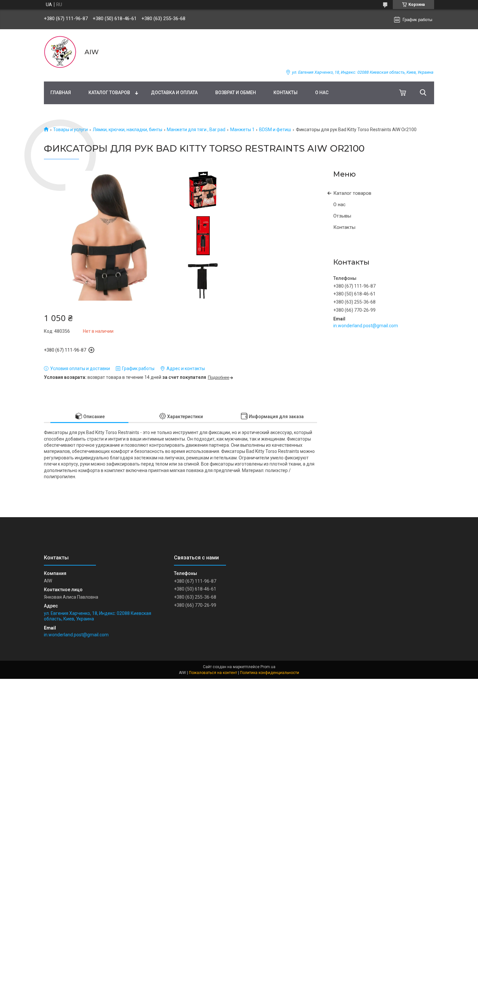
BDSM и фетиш (275, 129)
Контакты (285, 92)
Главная (60, 92)
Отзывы (342, 216)
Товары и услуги (70, 129)
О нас (321, 92)
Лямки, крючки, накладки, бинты (127, 129)
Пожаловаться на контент (213, 672)
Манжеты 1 (242, 129)
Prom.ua (267, 667)
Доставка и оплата (174, 92)
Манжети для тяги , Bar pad (196, 129)
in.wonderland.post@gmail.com (365, 325)
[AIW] (60, 52)
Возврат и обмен (235, 92)
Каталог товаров (109, 92)
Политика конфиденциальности (269, 672)
